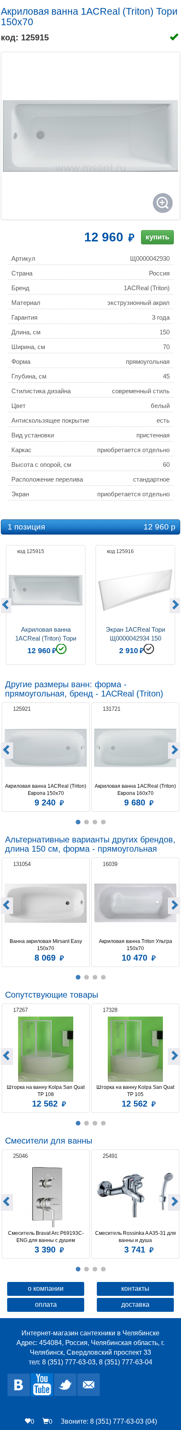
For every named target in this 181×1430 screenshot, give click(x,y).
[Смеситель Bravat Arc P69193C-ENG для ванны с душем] (46, 1195)
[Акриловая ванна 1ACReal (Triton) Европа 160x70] (135, 748)
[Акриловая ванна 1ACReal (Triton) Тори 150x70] (90, 136)
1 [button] (78, 822)
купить (157, 237)
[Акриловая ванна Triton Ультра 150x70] (135, 903)
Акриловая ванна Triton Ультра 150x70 (136, 944)
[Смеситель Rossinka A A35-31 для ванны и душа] (135, 1195)
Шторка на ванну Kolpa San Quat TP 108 (46, 1090)
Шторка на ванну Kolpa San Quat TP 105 (136, 1090)
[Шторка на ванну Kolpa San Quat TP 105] (135, 1049)
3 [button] (94, 822)
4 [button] (103, 822)
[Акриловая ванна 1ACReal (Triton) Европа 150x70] (46, 748)
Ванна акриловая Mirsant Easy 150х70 (46, 944)
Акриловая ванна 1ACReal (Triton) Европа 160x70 (135, 789)
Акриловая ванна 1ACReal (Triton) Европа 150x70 (46, 789)
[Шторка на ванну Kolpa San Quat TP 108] (46, 1049)
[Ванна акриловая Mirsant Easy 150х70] (46, 903)
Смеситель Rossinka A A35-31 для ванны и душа (135, 1236)
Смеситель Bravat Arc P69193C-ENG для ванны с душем (46, 1236)
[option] (45, 604)
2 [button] (86, 822)
